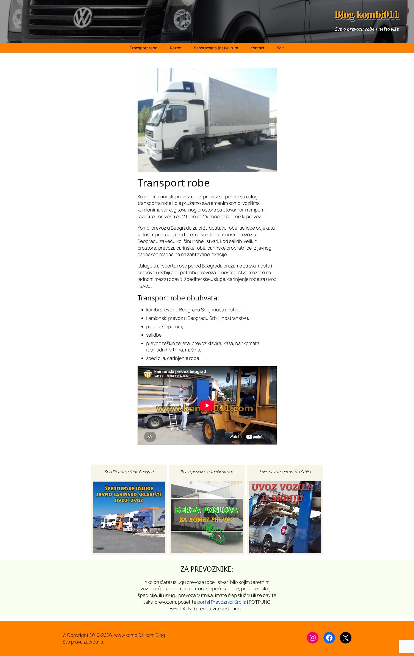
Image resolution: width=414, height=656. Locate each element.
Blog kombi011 (366, 13)
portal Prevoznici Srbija (221, 602)
